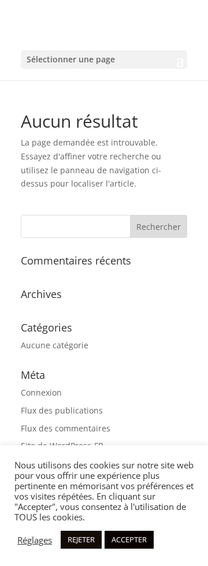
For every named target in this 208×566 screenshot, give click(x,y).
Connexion (41, 392)
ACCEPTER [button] (129, 539)
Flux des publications (62, 410)
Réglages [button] (34, 540)
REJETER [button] (81, 539)
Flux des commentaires (65, 428)
